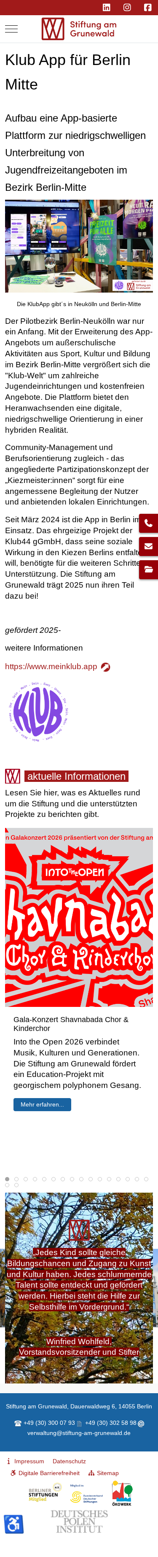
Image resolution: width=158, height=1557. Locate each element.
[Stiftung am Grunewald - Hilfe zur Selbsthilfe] (78, 29)
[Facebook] (147, 7)
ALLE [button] (12, 1370)
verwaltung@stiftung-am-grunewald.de (79, 1433)
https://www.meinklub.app (51, 666)
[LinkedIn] (106, 7)
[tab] (7, 1179)
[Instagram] (127, 7)
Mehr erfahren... (42, 1104)
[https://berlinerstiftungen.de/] (65, 1493)
